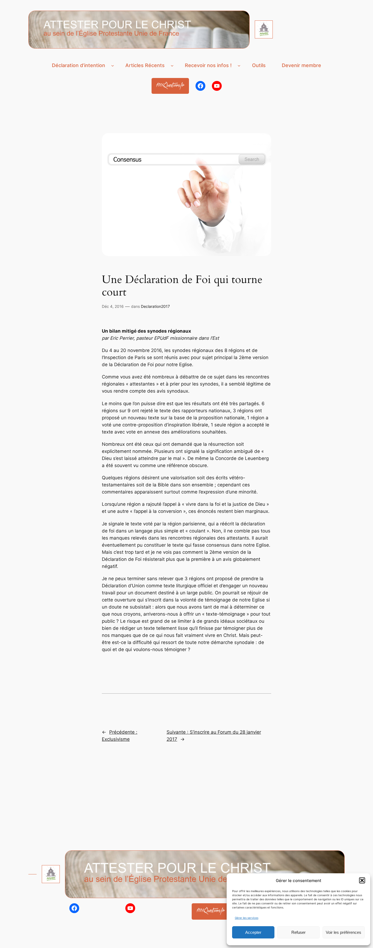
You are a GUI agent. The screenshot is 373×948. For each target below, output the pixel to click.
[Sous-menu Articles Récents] (172, 65)
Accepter (253, 932)
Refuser (298, 932)
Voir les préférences (343, 932)
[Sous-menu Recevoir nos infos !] (239, 65)
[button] (362, 880)
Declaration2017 (155, 306)
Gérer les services (246, 917)
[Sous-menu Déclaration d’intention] (112, 65)
